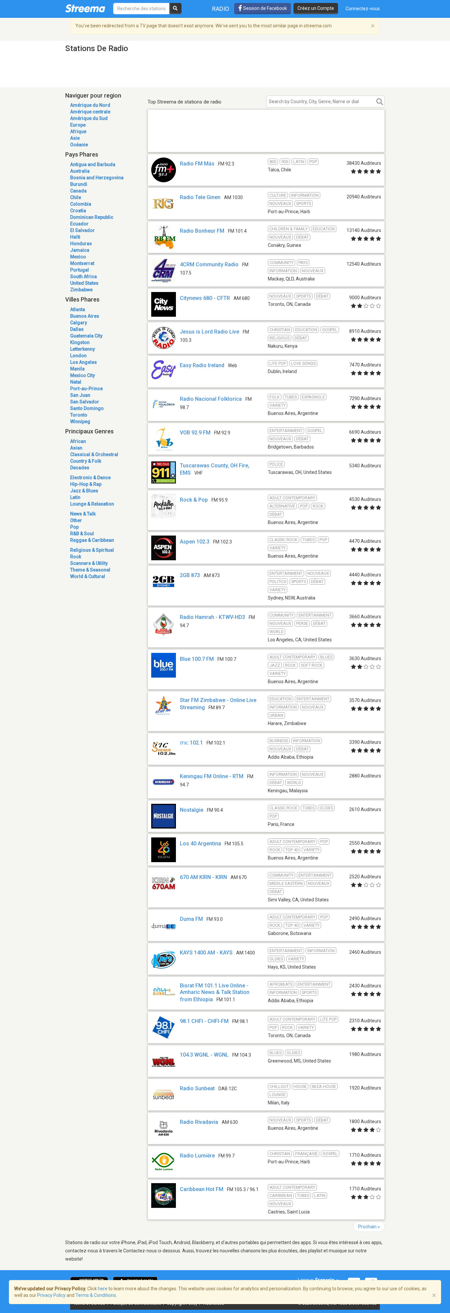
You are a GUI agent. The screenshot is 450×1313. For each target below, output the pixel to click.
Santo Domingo (87, 408)
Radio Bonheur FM (202, 231)
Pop (74, 527)
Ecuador (79, 223)
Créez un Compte (315, 8)
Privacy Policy (51, 1295)
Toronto (78, 415)
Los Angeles (83, 362)
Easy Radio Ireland (202, 365)
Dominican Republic (91, 217)
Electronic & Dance (90, 477)
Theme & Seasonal (90, 569)
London (78, 355)
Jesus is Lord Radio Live (209, 332)
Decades (79, 467)
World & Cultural (87, 576)
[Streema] (85, 8)
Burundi (78, 184)
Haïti (75, 237)
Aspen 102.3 (195, 542)
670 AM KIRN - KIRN (203, 877)
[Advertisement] (266, 142)
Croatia (78, 210)
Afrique (78, 131)
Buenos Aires (84, 316)
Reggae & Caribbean (92, 540)
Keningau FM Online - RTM (211, 776)
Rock (75, 556)
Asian (76, 448)
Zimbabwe (81, 289)
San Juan (80, 395)
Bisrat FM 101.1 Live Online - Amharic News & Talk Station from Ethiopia (214, 992)
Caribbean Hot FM (201, 1189)
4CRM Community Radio (209, 264)
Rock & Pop (194, 500)
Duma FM (191, 919)
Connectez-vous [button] (363, 8)
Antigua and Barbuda (92, 164)
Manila (77, 368)
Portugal (79, 270)
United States (84, 283)
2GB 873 (190, 575)
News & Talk (83, 513)
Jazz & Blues (84, 490)
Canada (78, 190)
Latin (75, 497)
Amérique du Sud (89, 118)
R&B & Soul (82, 533)
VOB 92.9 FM (195, 432)
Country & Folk (85, 461)
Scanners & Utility (89, 563)
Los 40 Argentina (200, 843)
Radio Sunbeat (197, 1088)
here (102, 1288)
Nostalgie (191, 810)
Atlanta (77, 309)
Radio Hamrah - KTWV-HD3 (212, 617)
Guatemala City (86, 335)
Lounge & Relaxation (92, 504)
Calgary (78, 322)
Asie (75, 138)
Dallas (77, 329)
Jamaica (79, 250)
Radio (220, 8)
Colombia (80, 204)
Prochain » (369, 1226)
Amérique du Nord (90, 105)
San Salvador (84, 401)
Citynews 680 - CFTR (205, 298)
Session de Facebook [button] (264, 8)
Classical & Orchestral (94, 454)
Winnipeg (80, 421)
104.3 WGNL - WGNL (204, 1055)
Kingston (80, 342)
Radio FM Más (197, 163)
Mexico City (82, 375)
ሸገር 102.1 (191, 743)
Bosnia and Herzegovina (97, 177)
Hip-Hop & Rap (85, 484)
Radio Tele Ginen (200, 197)
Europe (78, 125)
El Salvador (82, 230)
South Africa (83, 276)
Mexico (78, 256)
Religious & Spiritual (92, 550)
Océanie (79, 144)
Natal (75, 382)
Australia (80, 171)
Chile (75, 197)
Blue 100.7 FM (197, 659)
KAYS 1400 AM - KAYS (206, 952)
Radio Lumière (197, 1156)
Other (76, 520)
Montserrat (82, 263)
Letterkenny (82, 349)
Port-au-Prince (86, 388)
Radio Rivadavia (199, 1122)
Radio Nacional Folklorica (211, 399)
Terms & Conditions (95, 1295)
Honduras (81, 243)
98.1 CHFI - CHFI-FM (204, 1021)
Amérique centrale (90, 111)
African (78, 441)
